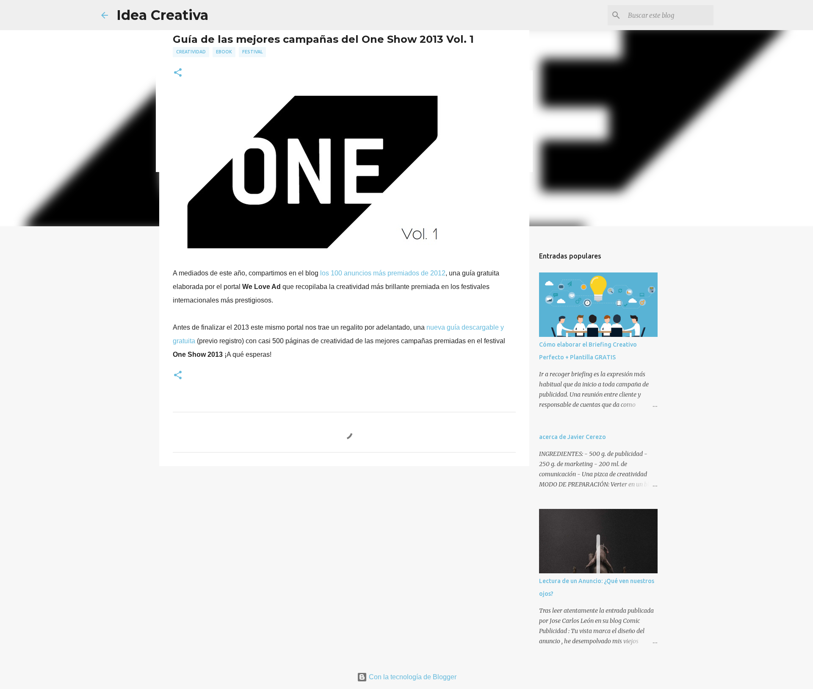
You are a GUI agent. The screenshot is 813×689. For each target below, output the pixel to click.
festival (252, 51)
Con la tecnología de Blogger (411, 677)
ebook (224, 51)
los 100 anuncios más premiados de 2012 (382, 273)
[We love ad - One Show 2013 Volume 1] (312, 246)
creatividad (191, 51)
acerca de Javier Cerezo (572, 436)
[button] (178, 73)
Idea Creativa (162, 15)
